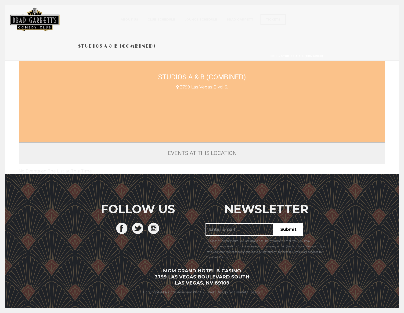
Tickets (273, 19)
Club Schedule (161, 19)
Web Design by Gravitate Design (234, 292)
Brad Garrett (240, 19)
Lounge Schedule (200, 19)
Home (273, 56)
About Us (129, 19)
